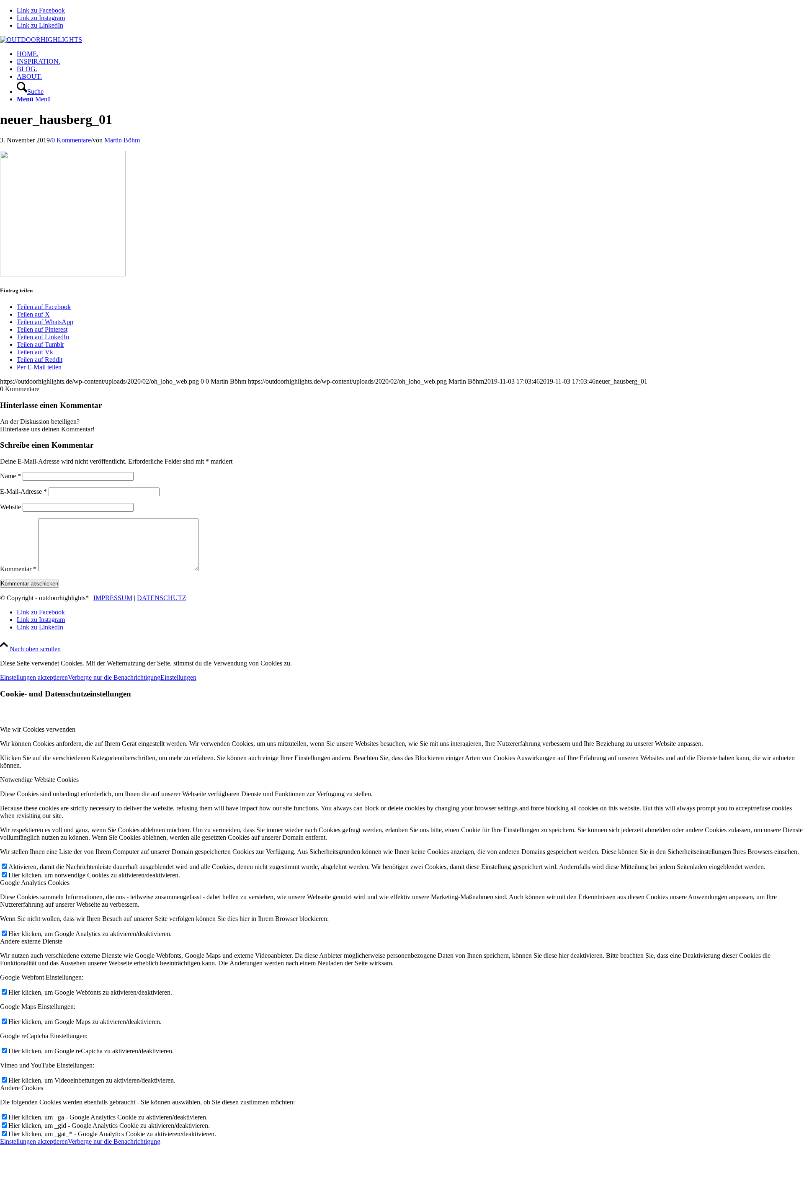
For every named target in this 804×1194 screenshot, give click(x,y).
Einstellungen (178, 677)
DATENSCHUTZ (161, 597)
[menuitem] (410, 54)
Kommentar (18, 569)
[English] (789, 40)
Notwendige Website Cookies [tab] (39, 779)
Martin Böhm (122, 140)
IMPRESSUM (112, 597)
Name (10, 476)
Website (10, 507)
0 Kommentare (71, 140)
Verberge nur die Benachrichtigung (114, 677)
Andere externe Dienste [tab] (31, 941)
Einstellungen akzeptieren (34, 677)
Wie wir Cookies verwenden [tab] (37, 729)
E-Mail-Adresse (23, 491)
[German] (799, 40)
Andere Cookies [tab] (21, 1087)
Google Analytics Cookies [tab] (35, 882)
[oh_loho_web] (41, 39)
